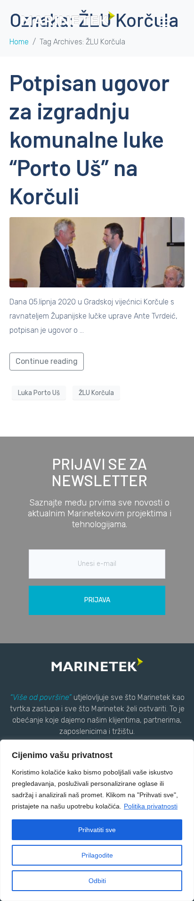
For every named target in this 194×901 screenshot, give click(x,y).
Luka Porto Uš (39, 393)
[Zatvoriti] (184, 747)
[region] (97, 820)
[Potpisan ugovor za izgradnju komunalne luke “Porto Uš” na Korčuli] (97, 251)
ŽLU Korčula (96, 393)
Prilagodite (97, 855)
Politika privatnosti (151, 806)
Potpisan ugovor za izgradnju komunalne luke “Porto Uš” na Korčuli (89, 138)
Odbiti (97, 880)
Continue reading (47, 361)
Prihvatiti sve (97, 830)
